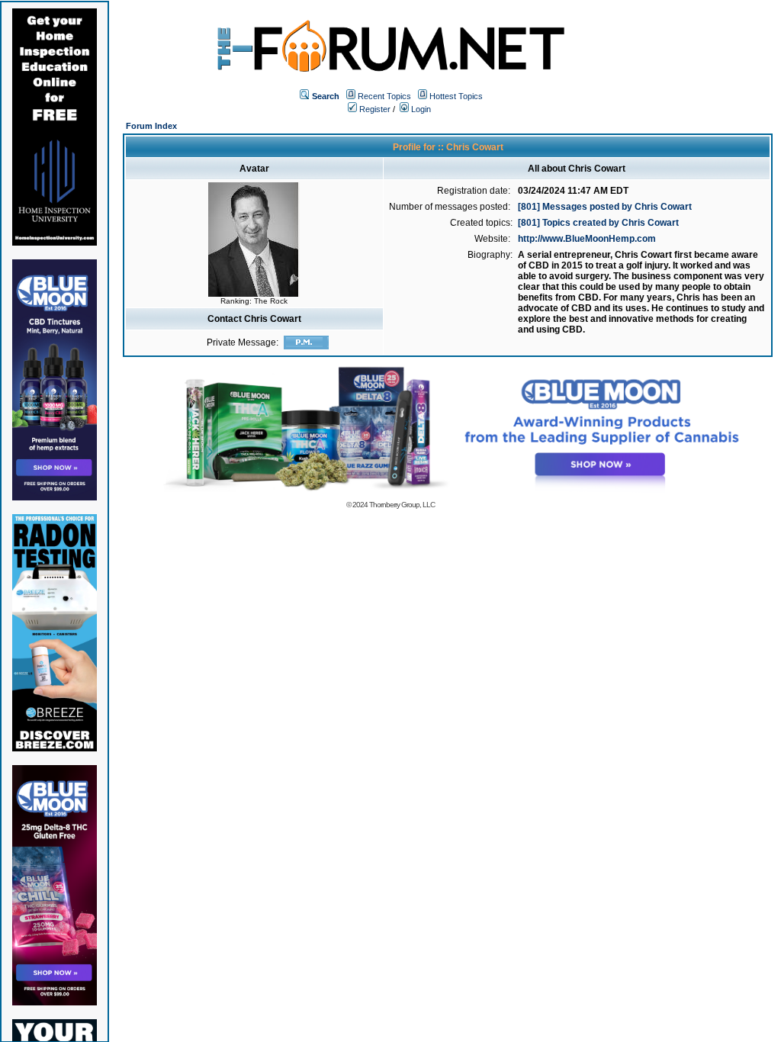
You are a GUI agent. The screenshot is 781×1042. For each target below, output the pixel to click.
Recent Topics (384, 96)
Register (373, 109)
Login (420, 109)
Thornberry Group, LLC (402, 504)
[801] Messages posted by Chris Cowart (605, 206)
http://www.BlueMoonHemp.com (587, 238)
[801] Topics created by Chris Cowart (598, 222)
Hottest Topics (456, 96)
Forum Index (151, 125)
